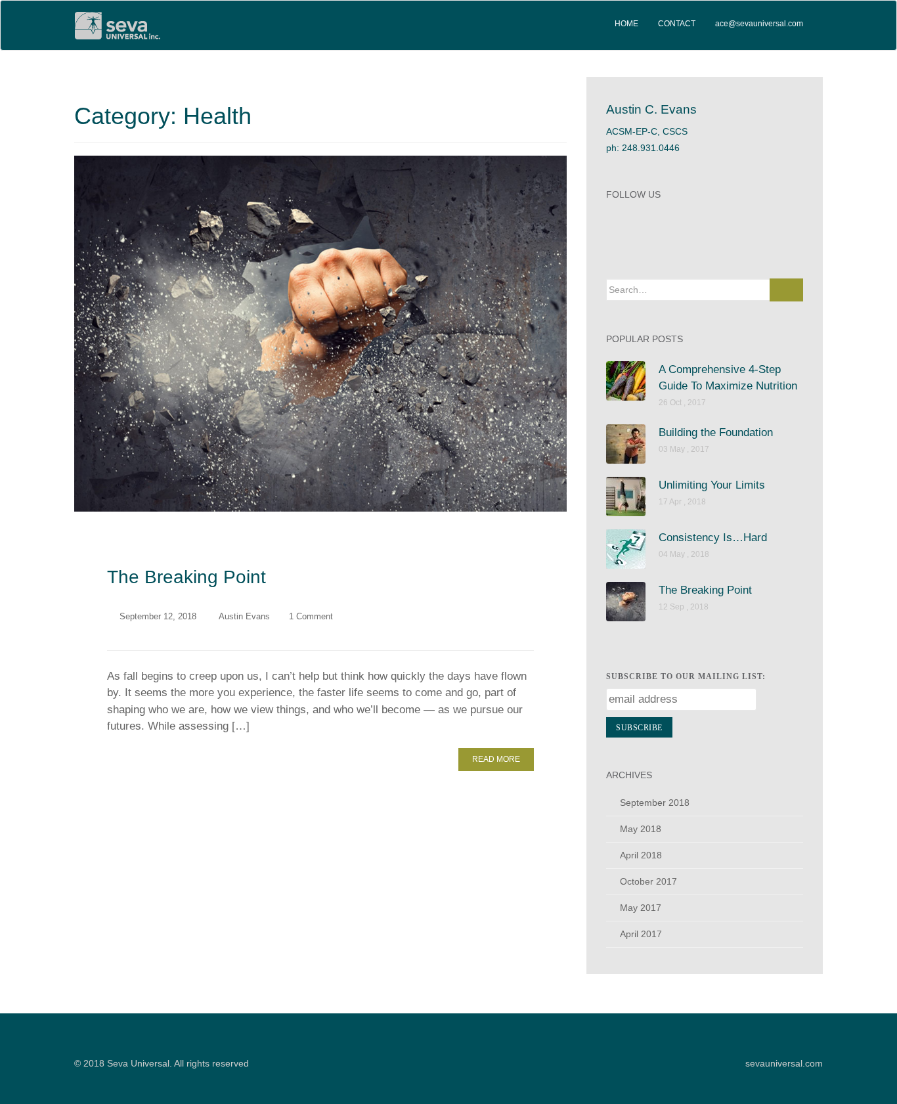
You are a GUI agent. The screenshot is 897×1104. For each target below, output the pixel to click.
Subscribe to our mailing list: (686, 676)
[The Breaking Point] (320, 334)
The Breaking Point (186, 577)
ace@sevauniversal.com (759, 23)
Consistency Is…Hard (713, 537)
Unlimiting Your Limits (712, 485)
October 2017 (648, 881)
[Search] (786, 289)
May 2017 (640, 907)
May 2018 (640, 829)
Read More (496, 759)
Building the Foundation (716, 432)
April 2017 (641, 934)
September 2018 (654, 802)
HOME (626, 23)
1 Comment (311, 616)
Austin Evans (244, 616)
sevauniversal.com (784, 1063)
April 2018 (641, 855)
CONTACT (676, 23)
